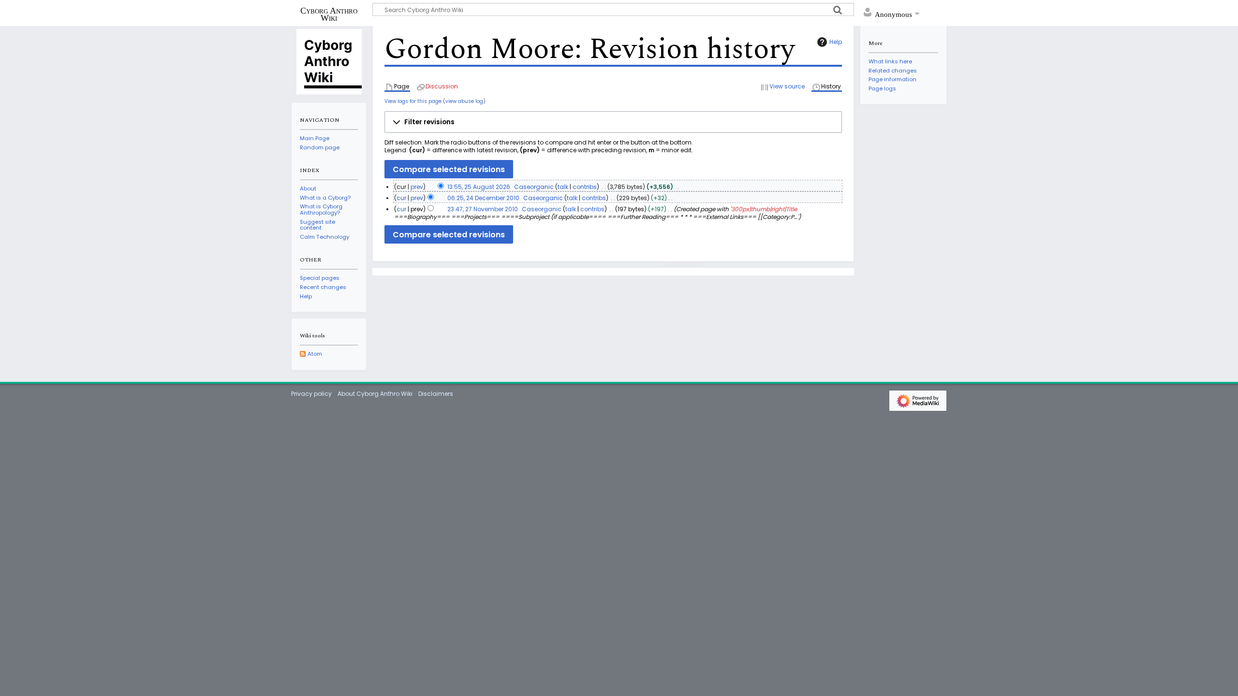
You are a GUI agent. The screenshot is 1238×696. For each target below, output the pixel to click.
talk (563, 187)
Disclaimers (435, 394)
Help (835, 42)
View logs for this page (413, 101)
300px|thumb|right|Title (764, 209)
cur (401, 198)
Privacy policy (311, 394)
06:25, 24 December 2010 (483, 198)
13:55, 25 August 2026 (478, 187)
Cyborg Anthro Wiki (328, 14)
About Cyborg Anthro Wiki (375, 394)
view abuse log (464, 101)
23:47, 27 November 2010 (482, 209)
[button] (613, 122)
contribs (585, 187)
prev (417, 187)
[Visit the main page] (329, 61)
